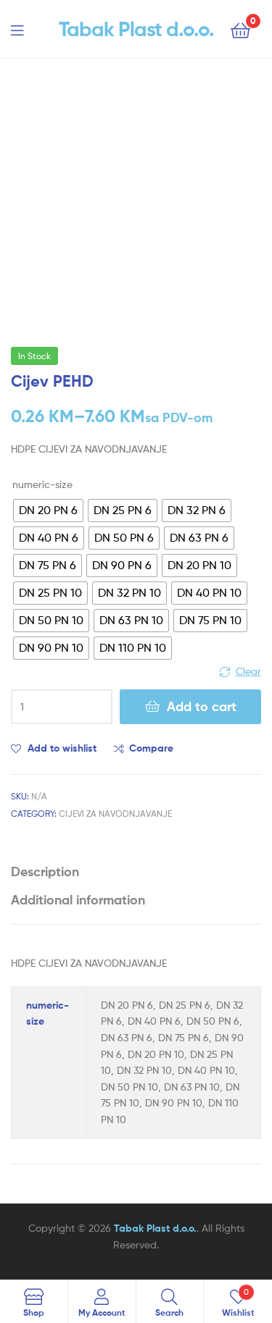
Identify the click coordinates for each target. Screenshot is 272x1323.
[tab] (136, 871)
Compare (151, 748)
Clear (248, 671)
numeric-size (42, 484)
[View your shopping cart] (240, 29)
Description (45, 871)
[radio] (48, 510)
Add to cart (201, 706)
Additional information (78, 899)
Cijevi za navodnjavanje (115, 813)
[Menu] (26, 29)
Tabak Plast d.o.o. (136, 29)
